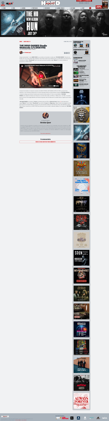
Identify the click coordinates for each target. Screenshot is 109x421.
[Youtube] (84, 3)
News (14, 8)
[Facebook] (80, 3)
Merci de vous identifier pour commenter (45, 142)
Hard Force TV (27, 41)
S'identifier (88, 1)
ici (60, 101)
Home (4, 8)
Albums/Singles (60, 8)
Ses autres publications (45, 133)
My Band (73, 8)
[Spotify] (88, 3)
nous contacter (24, 420)
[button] (79, 1)
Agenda (23, 8)
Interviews (47, 8)
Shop (83, 8)
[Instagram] (86, 3)
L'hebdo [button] (99, 6)
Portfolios (35, 8)
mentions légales (18, 420)
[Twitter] (82, 3)
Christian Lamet (28, 52)
